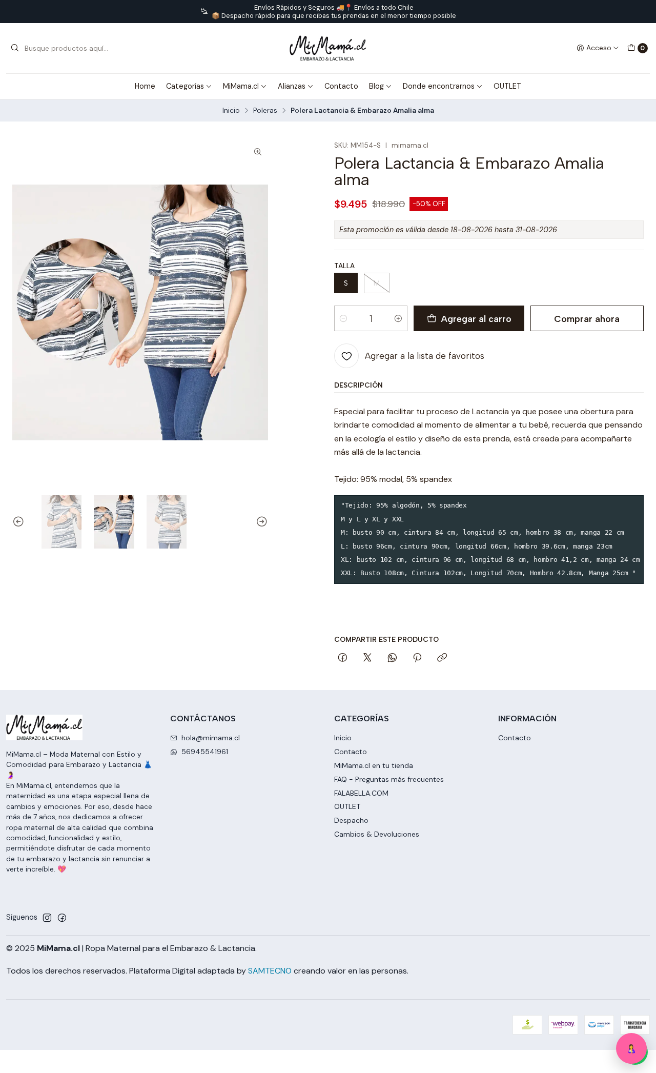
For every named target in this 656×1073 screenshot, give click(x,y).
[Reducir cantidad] (343, 318)
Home (145, 86)
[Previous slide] (20, 522)
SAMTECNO (270, 970)
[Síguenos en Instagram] (47, 918)
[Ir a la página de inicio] (328, 48)
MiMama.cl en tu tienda (373, 765)
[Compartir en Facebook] (342, 658)
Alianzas (291, 86)
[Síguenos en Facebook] (62, 918)
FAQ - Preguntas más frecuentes (389, 779)
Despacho (351, 820)
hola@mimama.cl (210, 737)
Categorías (185, 86)
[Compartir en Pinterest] (417, 658)
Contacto (341, 86)
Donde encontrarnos (439, 86)
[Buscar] (15, 48)
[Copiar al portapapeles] (442, 658)
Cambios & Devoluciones (376, 834)
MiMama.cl (241, 86)
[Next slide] (260, 522)
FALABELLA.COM (361, 793)
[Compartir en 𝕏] (367, 658)
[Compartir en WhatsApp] (392, 658)
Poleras (265, 110)
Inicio (231, 110)
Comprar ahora (587, 318)
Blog (376, 86)
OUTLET (507, 86)
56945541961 (204, 751)
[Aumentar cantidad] (398, 318)
